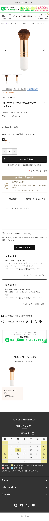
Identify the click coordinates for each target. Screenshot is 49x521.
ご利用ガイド (25, 190)
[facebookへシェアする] (31, 321)
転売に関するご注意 (39, 171)
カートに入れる (26, 159)
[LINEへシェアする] (40, 321)
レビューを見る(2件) (12, 116)
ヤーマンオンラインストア (24, 2)
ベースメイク (12, 23)
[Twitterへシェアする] (36, 321)
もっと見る (24, 269)
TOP (2, 23)
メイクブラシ (24, 23)
